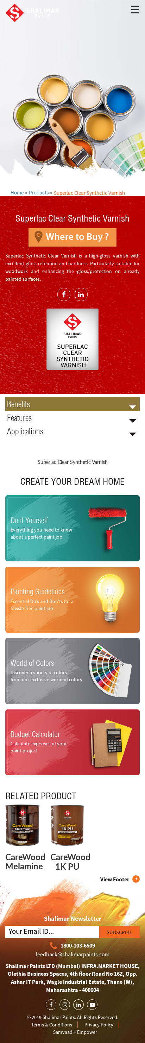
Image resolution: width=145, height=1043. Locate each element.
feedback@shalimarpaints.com (72, 954)
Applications (25, 431)
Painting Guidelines (38, 592)
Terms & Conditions (51, 1025)
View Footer (114, 879)
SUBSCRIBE (119, 932)
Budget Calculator (35, 734)
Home (17, 192)
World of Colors (32, 663)
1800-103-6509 (78, 945)
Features (19, 417)
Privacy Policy (98, 1025)
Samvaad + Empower (75, 1032)
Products (39, 192)
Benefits (18, 404)
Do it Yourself (29, 520)
